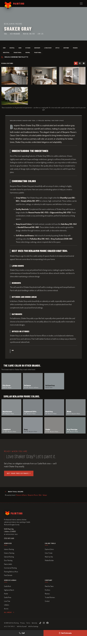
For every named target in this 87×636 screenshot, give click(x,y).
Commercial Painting (10, 568)
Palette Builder (49, 560)
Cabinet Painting (9, 557)
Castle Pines (7, 597)
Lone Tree (7, 601)
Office (57, 48)
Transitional (18, 52)
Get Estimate (66, 633)
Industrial (6, 52)
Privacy (22, 623)
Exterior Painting (9, 553)
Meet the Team (49, 586)
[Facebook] (47, 622)
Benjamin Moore (33, 495)
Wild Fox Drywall (22, 626)
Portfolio (47, 590)
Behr (40, 495)
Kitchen (27, 48)
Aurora (6, 609)
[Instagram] (44, 622)
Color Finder (48, 553)
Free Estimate (8, 575)
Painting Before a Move (11, 572)
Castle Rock (7, 586)
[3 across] (76, 63)
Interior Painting (9, 549)
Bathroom (37, 48)
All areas (8, 612)
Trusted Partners (50, 597)
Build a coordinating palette (16, 57)
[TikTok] (40, 622)
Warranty (34, 623)
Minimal (27, 52)
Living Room (47, 48)
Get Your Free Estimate (18, 473)
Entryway (66, 48)
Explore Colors (49, 549)
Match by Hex (49, 557)
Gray (4, 48)
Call (23, 633)
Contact (47, 601)
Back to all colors (15, 491)
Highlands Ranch (9, 590)
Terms (28, 623)
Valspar (45, 495)
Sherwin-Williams (21, 495)
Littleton (6, 605)
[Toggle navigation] (81, 3)
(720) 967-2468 (9, 538)
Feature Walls (8, 564)
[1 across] (84, 63)
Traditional (37, 52)
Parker (6, 594)
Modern (75, 48)
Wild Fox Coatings (33, 626)
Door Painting (8, 560)
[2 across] (80, 63)
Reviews (47, 594)
